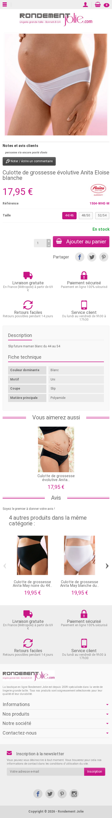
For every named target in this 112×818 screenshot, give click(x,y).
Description (20, 335)
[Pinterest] (103, 257)
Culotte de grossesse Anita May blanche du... (79, 584)
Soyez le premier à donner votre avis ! (29, 509)
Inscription (94, 771)
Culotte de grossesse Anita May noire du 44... (32, 584)
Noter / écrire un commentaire (31, 161)
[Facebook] (79, 257)
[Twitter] (91, 257)
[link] (37, 793)
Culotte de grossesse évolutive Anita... (56, 478)
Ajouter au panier (86, 241)
